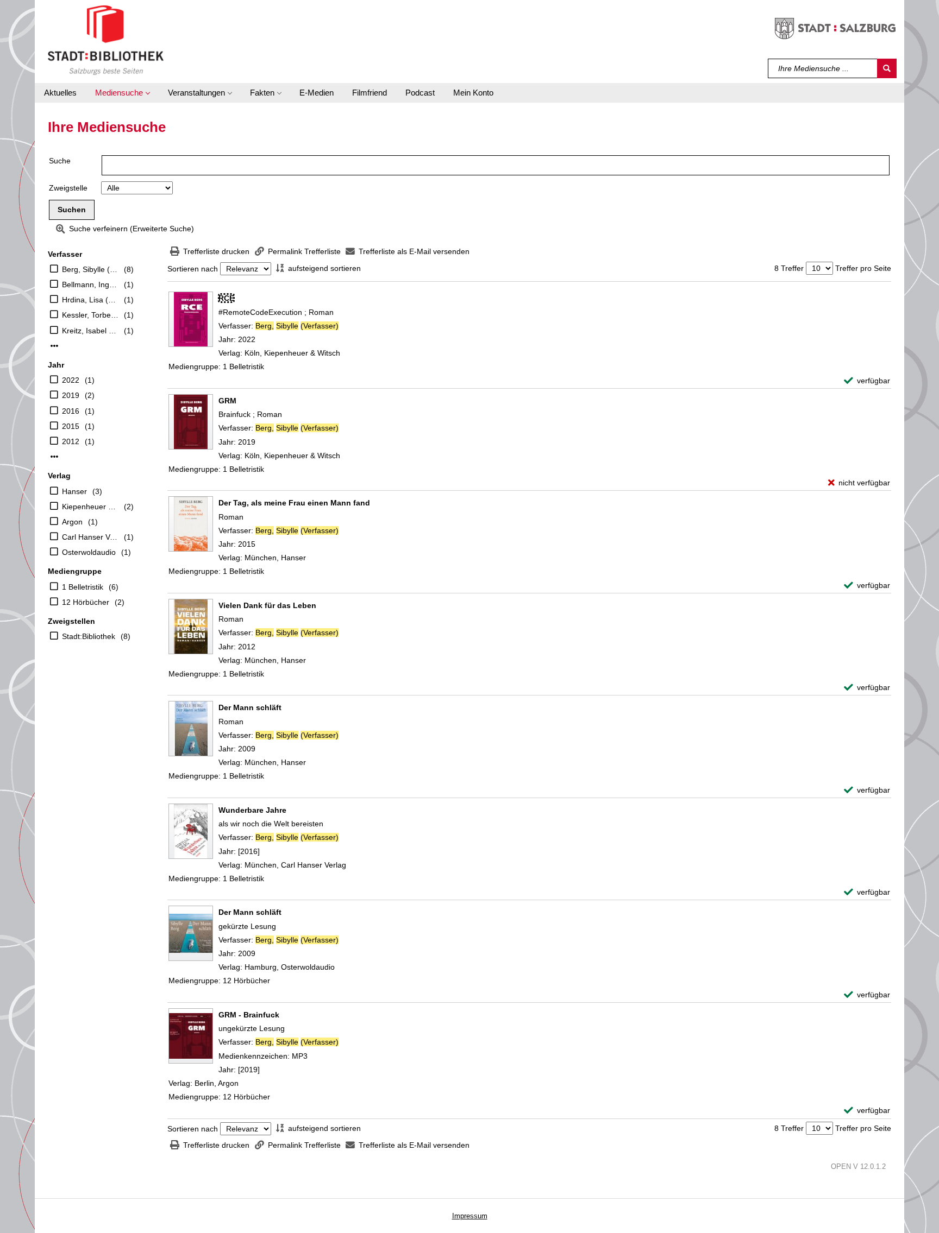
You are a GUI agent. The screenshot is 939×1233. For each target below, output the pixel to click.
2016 (70, 411)
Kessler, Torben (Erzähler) (90, 315)
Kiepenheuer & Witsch (90, 506)
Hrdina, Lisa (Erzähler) (90, 299)
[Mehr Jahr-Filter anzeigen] (54, 456)
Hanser (74, 491)
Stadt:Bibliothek (88, 636)
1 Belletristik (82, 587)
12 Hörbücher (85, 602)
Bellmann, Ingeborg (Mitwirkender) (90, 284)
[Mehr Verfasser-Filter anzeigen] (54, 345)
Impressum (469, 1216)
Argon (72, 521)
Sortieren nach (192, 268)
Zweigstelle (68, 188)
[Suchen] (887, 68)
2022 (70, 380)
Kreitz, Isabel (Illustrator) (90, 330)
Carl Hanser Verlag (90, 537)
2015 (70, 426)
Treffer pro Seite (863, 268)
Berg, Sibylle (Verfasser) (90, 269)
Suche (60, 160)
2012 (70, 441)
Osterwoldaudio (89, 552)
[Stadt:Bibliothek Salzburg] (106, 39)
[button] (122, 93)
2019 (70, 395)
